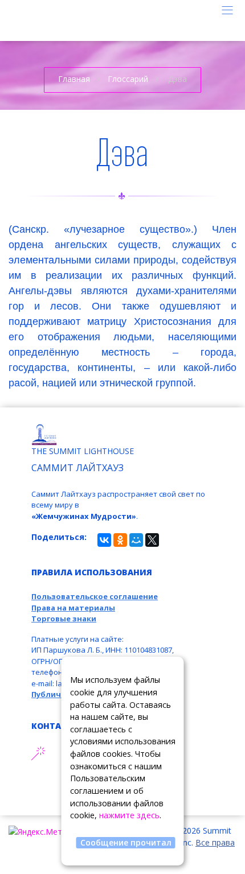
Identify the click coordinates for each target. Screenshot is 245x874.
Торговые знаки (63, 618)
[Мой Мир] (136, 540)
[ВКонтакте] (104, 540)
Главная (74, 78)
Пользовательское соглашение (94, 596)
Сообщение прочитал (126, 842)
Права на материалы (73, 608)
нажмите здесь (129, 815)
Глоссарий (128, 78)
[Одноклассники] (120, 540)
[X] (152, 540)
